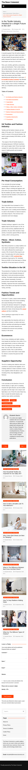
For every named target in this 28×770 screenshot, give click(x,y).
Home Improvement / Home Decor (11, 31)
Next (22, 446)
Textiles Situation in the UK (13, 109)
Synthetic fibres (7, 403)
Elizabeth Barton (6, 29)
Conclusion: (10, 119)
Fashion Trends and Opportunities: (14, 111)
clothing (6, 400)
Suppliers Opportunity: (12, 116)
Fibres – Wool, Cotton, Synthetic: (14, 106)
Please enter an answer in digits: (10, 686)
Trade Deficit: (9, 102)
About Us (5, 721)
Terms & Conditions (8, 728)
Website (4, 674)
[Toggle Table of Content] (3, 95)
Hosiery (14, 400)
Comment (4, 652)
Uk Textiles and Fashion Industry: (14, 97)
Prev (6, 446)
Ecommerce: (9, 114)
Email (3, 667)
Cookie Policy (6, 731)
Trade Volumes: (10, 104)
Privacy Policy (6, 725)
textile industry (7, 409)
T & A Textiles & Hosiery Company (11, 406)
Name (3, 661)
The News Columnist (10, 2)
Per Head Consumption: (12, 99)
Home (4, 735)
